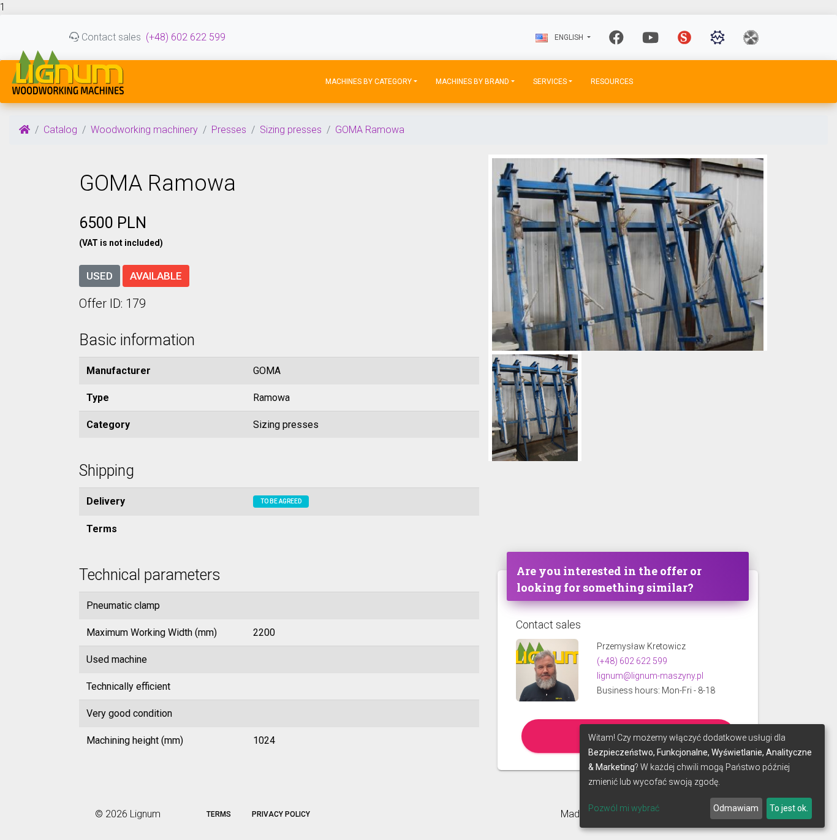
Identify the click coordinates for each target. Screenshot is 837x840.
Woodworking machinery (144, 130)
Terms (218, 814)
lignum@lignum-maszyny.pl (650, 676)
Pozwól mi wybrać (623, 808)
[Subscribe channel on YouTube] (650, 37)
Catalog (60, 130)
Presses (228, 130)
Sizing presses (291, 130)
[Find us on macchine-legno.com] (751, 37)
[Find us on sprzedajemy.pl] (684, 37)
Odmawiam (736, 808)
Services (550, 81)
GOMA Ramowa (369, 130)
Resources (612, 81)
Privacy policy (281, 814)
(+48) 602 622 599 (185, 37)
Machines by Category (368, 81)
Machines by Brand (472, 81)
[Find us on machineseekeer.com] (717, 37)
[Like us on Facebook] (616, 37)
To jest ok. (789, 808)
